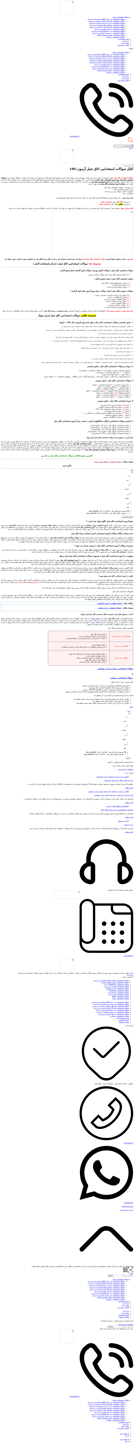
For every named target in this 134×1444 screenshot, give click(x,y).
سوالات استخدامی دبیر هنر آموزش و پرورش (109, 29)
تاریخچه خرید (124, 1434)
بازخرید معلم (128, 825)
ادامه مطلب (129, 788)
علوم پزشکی (95, 618)
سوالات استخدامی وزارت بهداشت (109, 608)
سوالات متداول (124, 1317)
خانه (131, 174)
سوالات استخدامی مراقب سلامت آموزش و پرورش (107, 25)
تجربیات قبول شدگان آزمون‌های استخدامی (118, 780)
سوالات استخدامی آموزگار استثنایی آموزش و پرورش (106, 21)
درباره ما (126, 41)
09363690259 (128, 956)
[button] (67, 49)
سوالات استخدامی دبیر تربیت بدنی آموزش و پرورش (107, 23)
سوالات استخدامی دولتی (120, 17)
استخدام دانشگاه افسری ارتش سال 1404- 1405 (116, 810)
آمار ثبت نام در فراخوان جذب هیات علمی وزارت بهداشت (113, 795)
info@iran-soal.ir (127, 1206)
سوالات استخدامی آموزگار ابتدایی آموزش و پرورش (107, 27)
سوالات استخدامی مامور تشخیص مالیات (111, 35)
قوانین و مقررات (123, 45)
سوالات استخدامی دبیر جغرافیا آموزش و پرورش (108, 31)
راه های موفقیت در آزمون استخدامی (109, 603)
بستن (131, 707)
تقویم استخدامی (123, 39)
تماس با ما (125, 43)
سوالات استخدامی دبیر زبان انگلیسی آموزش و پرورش (106, 19)
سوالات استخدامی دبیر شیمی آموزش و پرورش (108, 33)
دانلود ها (126, 174)
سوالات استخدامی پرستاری (115, 37)
